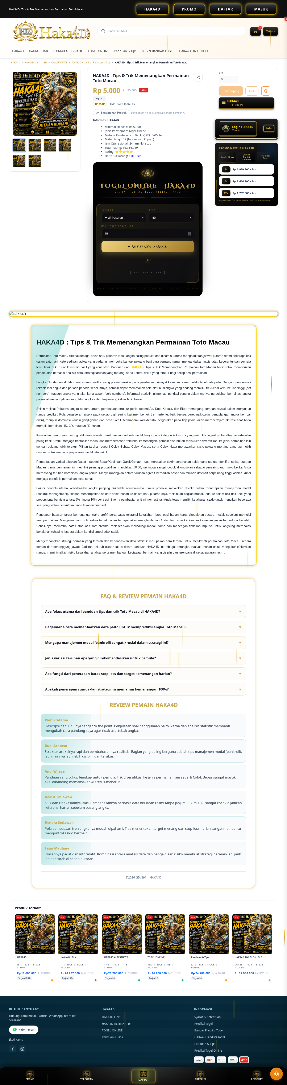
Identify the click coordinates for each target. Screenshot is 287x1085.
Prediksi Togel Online (208, 1050)
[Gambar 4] (65, 145)
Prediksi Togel (265, 157)
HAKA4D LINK (38, 51)
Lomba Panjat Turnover (246, 157)
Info (268, 128)
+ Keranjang (231, 91)
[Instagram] (22, 1048)
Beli (252, 91)
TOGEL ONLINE (98, 51)
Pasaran (107, 210)
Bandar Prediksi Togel (208, 1030)
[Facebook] (12, 1048)
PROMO (189, 9)
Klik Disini (135, 156)
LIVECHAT (257, 1079)
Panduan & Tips (125, 51)
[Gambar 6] (34, 160)
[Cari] (103, 31)
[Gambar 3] (50, 145)
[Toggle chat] (276, 1074)
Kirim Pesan (26, 1030)
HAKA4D (152, 9)
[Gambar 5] (19, 160)
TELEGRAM (86, 1079)
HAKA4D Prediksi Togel (209, 1037)
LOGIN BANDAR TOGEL (158, 51)
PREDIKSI (200, 1079)
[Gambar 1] (19, 145)
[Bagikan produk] (198, 77)
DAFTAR (225, 9)
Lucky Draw (227, 157)
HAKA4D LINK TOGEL (193, 51)
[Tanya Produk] (265, 91)
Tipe (152, 210)
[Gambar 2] (34, 145)
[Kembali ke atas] (277, 1063)
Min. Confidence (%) (117, 226)
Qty (221, 73)
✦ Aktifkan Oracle (147, 246)
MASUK (261, 9)
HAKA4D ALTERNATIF (68, 51)
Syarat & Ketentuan (207, 1017)
